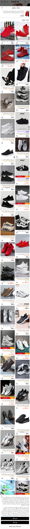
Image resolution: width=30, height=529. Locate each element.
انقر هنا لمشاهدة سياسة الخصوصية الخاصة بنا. (10, 515)
